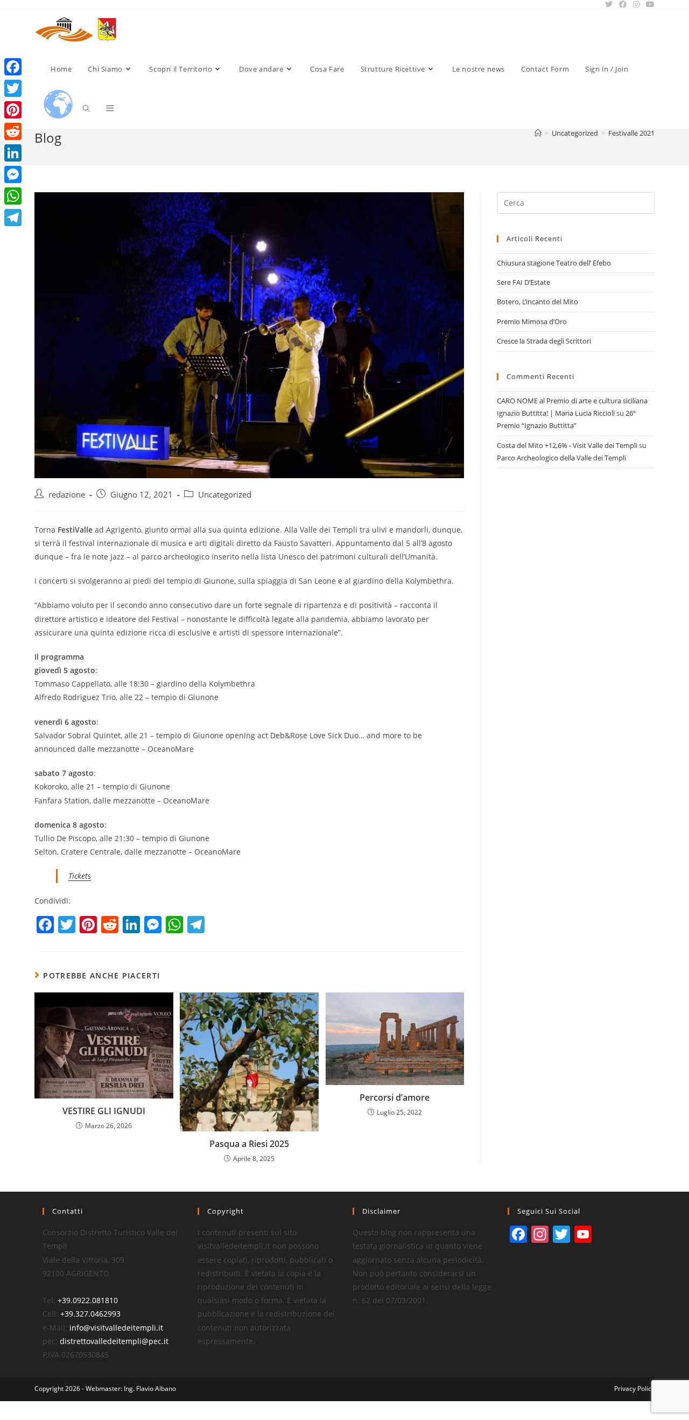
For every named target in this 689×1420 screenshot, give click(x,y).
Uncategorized (224, 494)
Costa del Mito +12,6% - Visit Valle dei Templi (567, 445)
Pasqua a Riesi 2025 (249, 1144)
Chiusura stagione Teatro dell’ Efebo (554, 263)
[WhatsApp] (13, 196)
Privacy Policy (634, 1388)
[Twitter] (13, 88)
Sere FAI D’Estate (523, 282)
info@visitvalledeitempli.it (116, 1328)
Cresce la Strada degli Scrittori (544, 341)
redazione (66, 494)
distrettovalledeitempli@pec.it (114, 1341)
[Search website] (86, 109)
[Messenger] (13, 174)
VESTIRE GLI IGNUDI (103, 1111)
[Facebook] (13, 67)
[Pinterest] (13, 110)
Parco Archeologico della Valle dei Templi (561, 458)
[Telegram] (13, 217)
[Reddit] (13, 131)
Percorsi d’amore (395, 1097)
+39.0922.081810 (88, 1300)
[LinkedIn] (13, 153)
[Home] (538, 133)
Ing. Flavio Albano (150, 1388)
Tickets (79, 876)
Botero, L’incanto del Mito (537, 301)
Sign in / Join (606, 69)
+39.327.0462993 (90, 1314)
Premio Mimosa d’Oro (532, 321)
